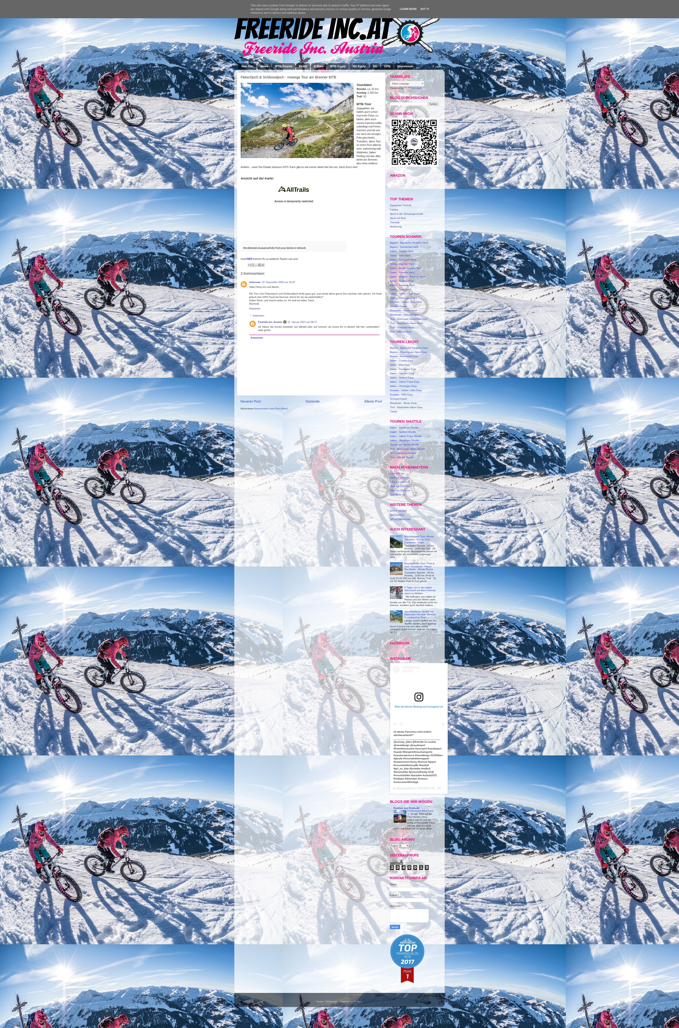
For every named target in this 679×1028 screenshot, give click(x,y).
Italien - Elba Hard (400, 255)
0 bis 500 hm (397, 473)
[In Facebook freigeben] (259, 265)
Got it (424, 9)
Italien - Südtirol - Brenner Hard (407, 276)
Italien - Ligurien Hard (402, 264)
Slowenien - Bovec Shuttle (404, 444)
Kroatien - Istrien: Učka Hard (406, 302)
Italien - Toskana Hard (402, 285)
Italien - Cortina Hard (401, 251)
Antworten (254, 308)
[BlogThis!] (253, 265)
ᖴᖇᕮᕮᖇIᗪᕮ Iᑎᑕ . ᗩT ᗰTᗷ (432, 788)
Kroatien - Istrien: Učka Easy (406, 390)
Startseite (312, 401)
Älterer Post (373, 401)
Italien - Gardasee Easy (403, 369)
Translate (416, 88)
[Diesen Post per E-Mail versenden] (249, 265)
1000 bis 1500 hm (400, 482)
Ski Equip (359, 66)
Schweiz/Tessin (398, 306)
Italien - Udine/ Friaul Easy (404, 382)
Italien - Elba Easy (400, 365)
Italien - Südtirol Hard (402, 281)
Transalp (395, 222)
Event (303, 66)
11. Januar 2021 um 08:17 (302, 322)
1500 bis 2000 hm (400, 486)
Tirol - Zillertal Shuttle (402, 457)
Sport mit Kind (398, 218)
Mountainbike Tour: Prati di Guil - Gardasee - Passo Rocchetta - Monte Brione (419, 566)
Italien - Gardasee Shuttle (404, 427)
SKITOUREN (397, 515)
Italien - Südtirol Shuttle (403, 432)
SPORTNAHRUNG (400, 519)
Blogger (358, 1001)
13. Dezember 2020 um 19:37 (278, 282)
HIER (249, 259)
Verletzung (396, 226)
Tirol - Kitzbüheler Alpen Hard (406, 323)
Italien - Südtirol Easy (402, 377)
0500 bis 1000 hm (400, 477)
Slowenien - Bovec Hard (403, 310)
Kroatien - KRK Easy (401, 394)
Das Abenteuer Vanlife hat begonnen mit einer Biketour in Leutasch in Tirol (420, 614)
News (264, 66)
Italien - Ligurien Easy (402, 373)
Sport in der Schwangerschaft (406, 214)
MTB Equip (338, 66)
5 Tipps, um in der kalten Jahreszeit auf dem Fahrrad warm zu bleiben (420, 590)
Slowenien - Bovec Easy (403, 403)
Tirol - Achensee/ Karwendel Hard (408, 319)
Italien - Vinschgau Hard (403, 298)
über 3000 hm (398, 494)
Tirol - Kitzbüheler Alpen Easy (406, 407)
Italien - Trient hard (400, 289)
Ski (375, 66)
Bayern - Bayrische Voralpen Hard (409, 242)
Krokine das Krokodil (406, 808)
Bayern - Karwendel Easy (404, 356)
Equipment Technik (400, 205)
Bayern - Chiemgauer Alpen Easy (408, 352)
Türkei (393, 411)
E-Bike (318, 66)
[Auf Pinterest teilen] (263, 265)
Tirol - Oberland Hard (402, 327)
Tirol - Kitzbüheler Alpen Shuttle (407, 449)
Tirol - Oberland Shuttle (403, 453)
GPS (387, 66)
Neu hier (247, 66)
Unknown (255, 282)
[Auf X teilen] (256, 265)
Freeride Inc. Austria (270, 322)
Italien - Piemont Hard (402, 272)
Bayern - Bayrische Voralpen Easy (409, 348)
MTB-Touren (283, 66)
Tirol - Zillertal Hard (400, 331)
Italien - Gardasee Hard (403, 259)
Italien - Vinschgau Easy (403, 386)
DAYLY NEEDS (398, 511)
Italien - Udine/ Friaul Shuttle (406, 436)
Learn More (408, 9)
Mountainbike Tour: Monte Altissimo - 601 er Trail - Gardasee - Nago (419, 539)
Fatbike (394, 209)
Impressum (405, 66)
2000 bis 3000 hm (400, 490)
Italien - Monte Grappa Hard (405, 268)
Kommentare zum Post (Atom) (271, 408)
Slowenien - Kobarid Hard (404, 314)
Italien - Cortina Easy (401, 360)
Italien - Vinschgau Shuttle (404, 440)
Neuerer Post (250, 401)
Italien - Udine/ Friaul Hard (404, 293)
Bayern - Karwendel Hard (404, 247)
